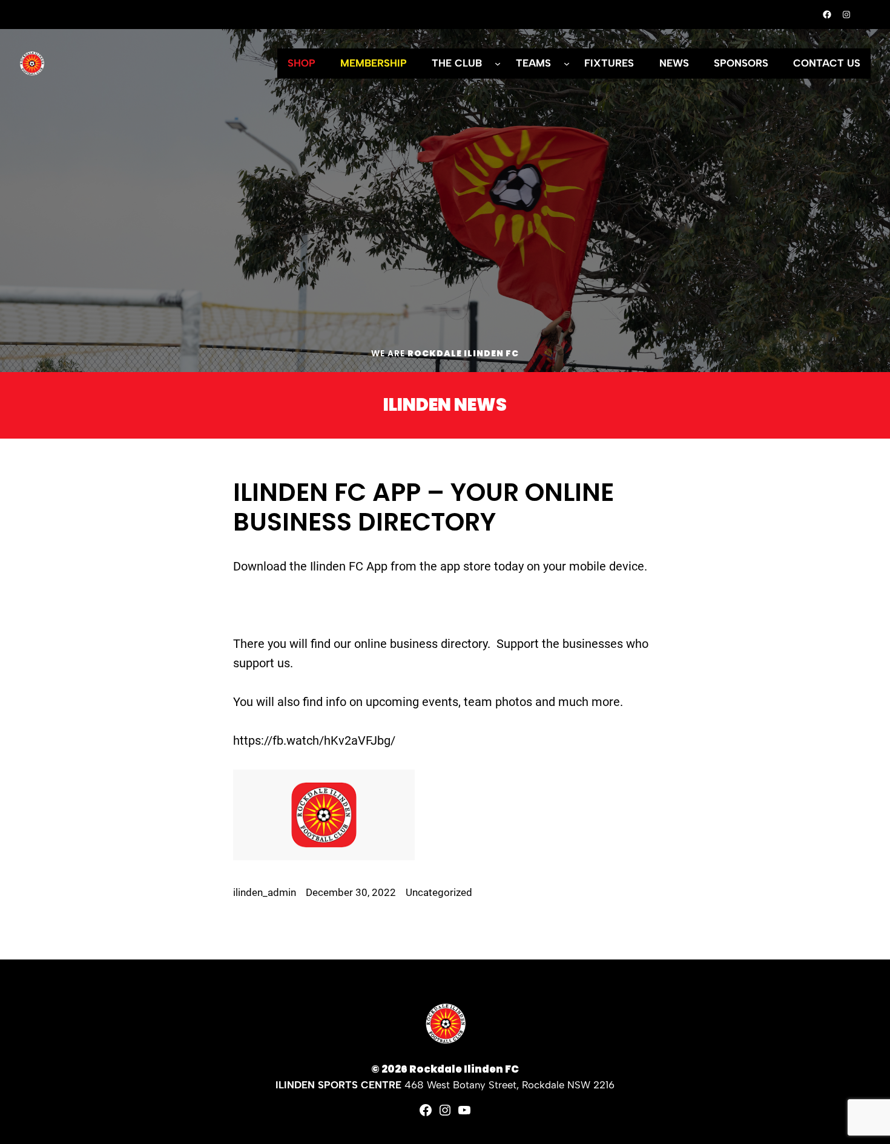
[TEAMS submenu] (567, 63)
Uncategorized (439, 892)
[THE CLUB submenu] (498, 63)
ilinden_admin (264, 892)
